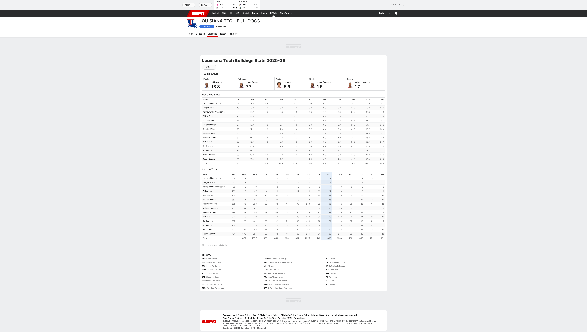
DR (328, 174)
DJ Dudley (207, 146)
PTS (266, 99)
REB (281, 99)
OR (319, 174)
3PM (287, 174)
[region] (305, 131)
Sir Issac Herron (209, 125)
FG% (353, 99)
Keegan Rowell (209, 107)
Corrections (299, 318)
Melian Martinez (210, 133)
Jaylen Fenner (209, 137)
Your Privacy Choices (232, 318)
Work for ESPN (285, 318)
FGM (244, 174)
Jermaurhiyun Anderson (213, 112)
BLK (324, 99)
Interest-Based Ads (320, 315)
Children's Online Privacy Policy (295, 315)
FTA (276, 174)
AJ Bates (206, 150)
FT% (368, 99)
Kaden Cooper (209, 159)
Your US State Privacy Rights (266, 315)
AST (295, 99)
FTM (265, 174)
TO (339, 99)
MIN (252, 99)
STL (310, 99)
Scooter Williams (210, 129)
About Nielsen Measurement (344, 315)
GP (238, 99)
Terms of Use (229, 315)
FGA (255, 174)
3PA (297, 174)
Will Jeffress (208, 116)
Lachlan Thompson (211, 103)
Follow (207, 26)
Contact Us (249, 318)
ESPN (198, 13)
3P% (382, 99)
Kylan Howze (208, 120)
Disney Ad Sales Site (266, 318)
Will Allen (206, 142)
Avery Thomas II (209, 154)
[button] (390, 13)
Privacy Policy (244, 315)
